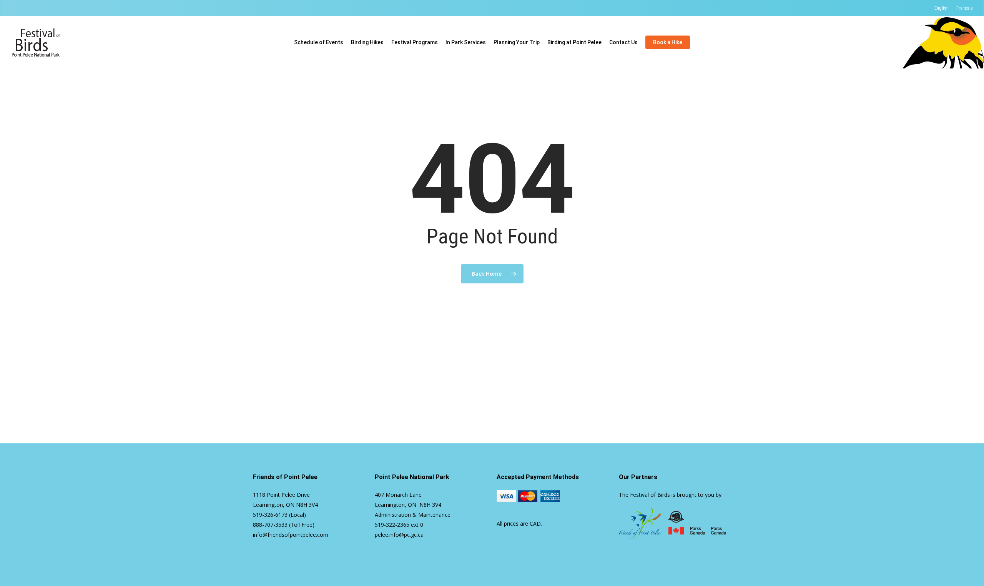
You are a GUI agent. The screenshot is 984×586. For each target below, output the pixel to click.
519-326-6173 (270, 514)
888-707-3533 (270, 524)
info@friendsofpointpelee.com (290, 534)
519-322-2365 (392, 524)
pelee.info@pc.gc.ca (399, 534)
